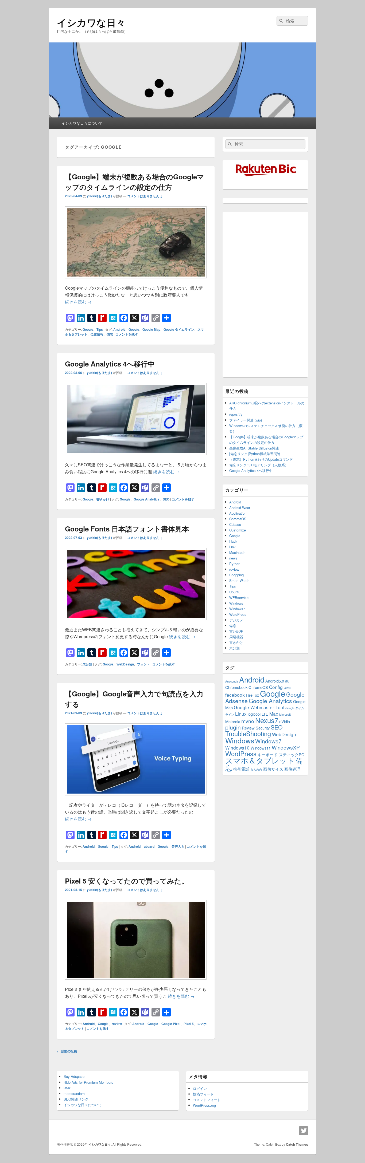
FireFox (252, 695)
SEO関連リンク (76, 1099)
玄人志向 (256, 769)
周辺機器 (236, 636)
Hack (233, 541)
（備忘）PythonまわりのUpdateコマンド (261, 459)
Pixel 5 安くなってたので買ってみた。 (126, 881)
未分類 (87, 664)
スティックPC (291, 754)
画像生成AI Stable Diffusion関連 (254, 448)
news (233, 558)
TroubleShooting (248, 733)
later (67, 1087)
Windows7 (237, 608)
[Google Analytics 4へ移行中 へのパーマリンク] (136, 458)
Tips (99, 329)
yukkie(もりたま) (99, 196)
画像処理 (292, 769)
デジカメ (236, 619)
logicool (254, 714)
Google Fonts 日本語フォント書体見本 (127, 529)
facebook (235, 694)
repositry (236, 414)
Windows (236, 603)
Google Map (151, 329)
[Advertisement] (265, 294)
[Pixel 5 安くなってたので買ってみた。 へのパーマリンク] (136, 982)
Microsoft (285, 714)
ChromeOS (237, 518)
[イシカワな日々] (182, 116)
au (287, 681)
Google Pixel (170, 1023)
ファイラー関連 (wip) (245, 420)
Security (263, 728)
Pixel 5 (189, 1023)
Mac (273, 713)
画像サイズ (273, 769)
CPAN (288, 688)
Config (276, 687)
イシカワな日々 (91, 22)
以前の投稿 (67, 1051)
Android (119, 329)
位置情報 (97, 334)
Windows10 (237, 747)
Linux (241, 713)
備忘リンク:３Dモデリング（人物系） (258, 464)
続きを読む (78, 302)
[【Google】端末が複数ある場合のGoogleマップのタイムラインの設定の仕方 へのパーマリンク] (136, 281)
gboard (149, 846)
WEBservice (238, 597)
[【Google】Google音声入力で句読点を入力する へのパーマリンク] (136, 798)
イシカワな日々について (82, 123)
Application (237, 513)
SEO (166, 499)
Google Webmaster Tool (259, 707)
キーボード (268, 754)
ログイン (200, 1088)
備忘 (110, 334)
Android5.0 (274, 681)
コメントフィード (207, 1099)
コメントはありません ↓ (144, 196)
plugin (233, 727)
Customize (237, 530)
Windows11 (261, 748)
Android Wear (239, 507)
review (117, 1023)
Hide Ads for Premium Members (88, 1082)
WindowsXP (286, 747)
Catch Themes (297, 1144)
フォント (143, 664)
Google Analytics (147, 499)
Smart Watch (239, 580)
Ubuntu (234, 591)
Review (248, 728)
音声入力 (178, 846)
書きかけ (102, 499)
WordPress (237, 614)
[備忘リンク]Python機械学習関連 (255, 453)
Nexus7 (266, 720)
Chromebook (236, 687)
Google (88, 329)
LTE (265, 714)
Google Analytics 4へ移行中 (110, 364)
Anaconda (231, 681)
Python (234, 563)
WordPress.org (204, 1105)
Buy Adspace (74, 1076)
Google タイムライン (179, 329)
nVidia (284, 721)
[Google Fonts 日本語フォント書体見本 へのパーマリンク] (136, 623)
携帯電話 (241, 769)
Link (232, 546)
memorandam (74, 1093)
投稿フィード (203, 1094)
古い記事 (236, 631)
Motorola (232, 721)
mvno (247, 721)
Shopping (236, 574)
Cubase (235, 524)
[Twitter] (303, 1130)
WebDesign (125, 664)
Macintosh (237, 552)
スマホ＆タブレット (260, 760)
